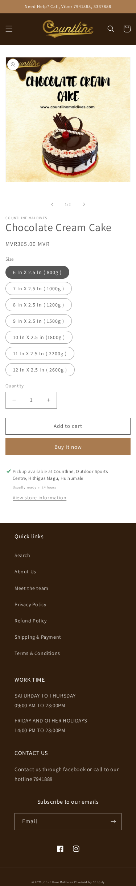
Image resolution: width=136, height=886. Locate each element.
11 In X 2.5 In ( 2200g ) (40, 353)
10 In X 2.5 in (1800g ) (39, 337)
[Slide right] (84, 204)
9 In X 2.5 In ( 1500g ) (38, 321)
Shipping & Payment (38, 637)
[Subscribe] (113, 821)
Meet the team (32, 588)
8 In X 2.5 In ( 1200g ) (38, 304)
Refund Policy (31, 620)
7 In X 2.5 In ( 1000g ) (38, 288)
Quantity (14, 386)
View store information (39, 497)
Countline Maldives (58, 882)
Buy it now (68, 446)
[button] (9, 29)
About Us (25, 571)
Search (22, 555)
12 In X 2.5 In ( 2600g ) (40, 369)
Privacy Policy (30, 604)
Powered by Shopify (89, 882)
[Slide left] (52, 204)
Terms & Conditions (37, 653)
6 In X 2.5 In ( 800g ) (37, 272)
